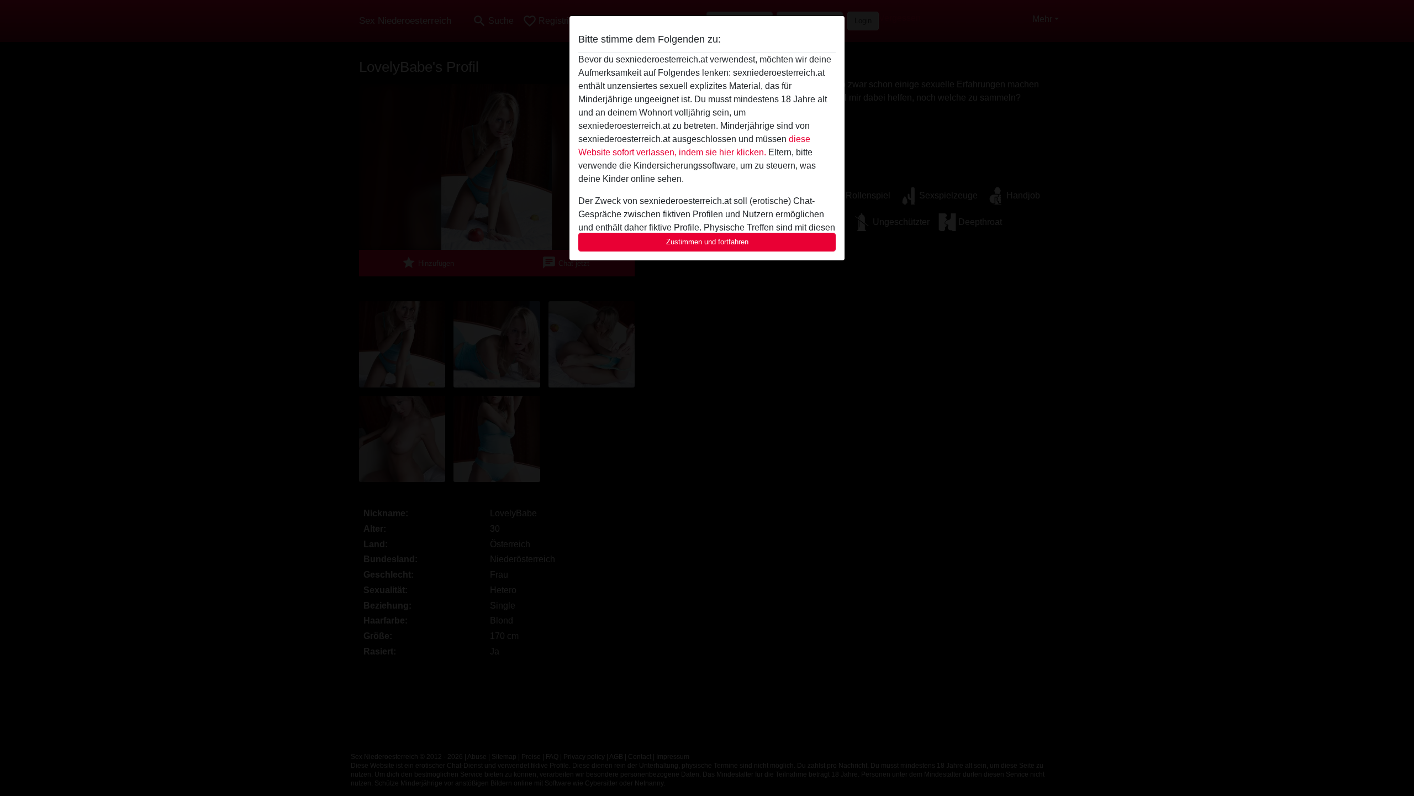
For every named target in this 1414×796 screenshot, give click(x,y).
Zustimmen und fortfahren (707, 242)
